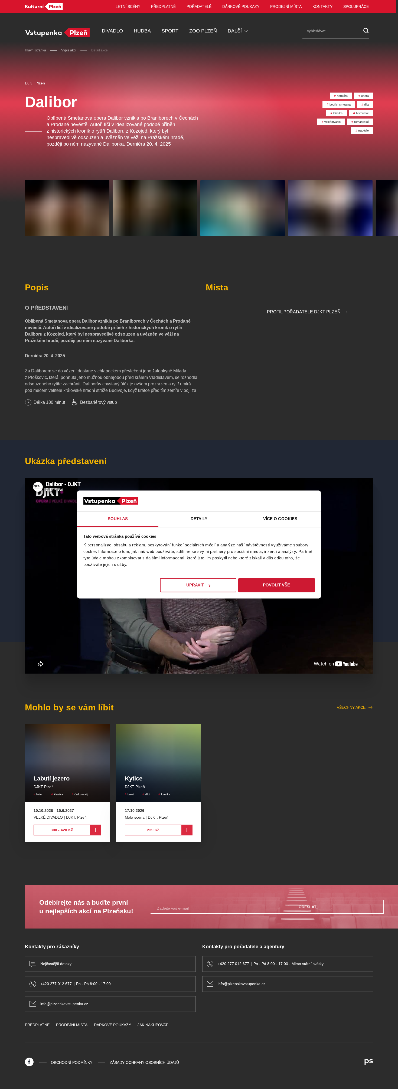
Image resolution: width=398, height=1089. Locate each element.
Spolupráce (356, 6)
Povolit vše (276, 585)
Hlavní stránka (35, 50)
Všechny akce (351, 707)
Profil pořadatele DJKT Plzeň (304, 312)
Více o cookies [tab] (280, 518)
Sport (170, 31)
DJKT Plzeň (35, 83)
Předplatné (163, 6)
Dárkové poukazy (240, 6)
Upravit (195, 585)
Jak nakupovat (153, 1025)
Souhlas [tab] (118, 518)
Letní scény (128, 6)
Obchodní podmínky (71, 1062)
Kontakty (322, 6)
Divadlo (112, 31)
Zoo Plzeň (203, 31)
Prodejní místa (286, 6)
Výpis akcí (68, 50)
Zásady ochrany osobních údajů (144, 1062)
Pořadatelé (199, 6)
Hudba (142, 31)
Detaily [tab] (199, 518)
